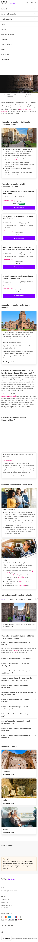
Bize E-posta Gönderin (10, 891)
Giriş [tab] (3, 599)
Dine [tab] (30, 599)
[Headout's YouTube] (9, 925)
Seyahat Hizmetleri (7, 34)
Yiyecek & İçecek (6, 44)
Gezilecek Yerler (6, 19)
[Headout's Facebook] (12, 925)
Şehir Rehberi (5, 59)
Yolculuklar (4, 39)
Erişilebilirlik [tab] (20, 599)
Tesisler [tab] (10, 599)
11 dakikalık (22, 585)
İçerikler (7, 938)
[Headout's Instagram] (6, 925)
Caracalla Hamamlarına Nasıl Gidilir (13, 476)
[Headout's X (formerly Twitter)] (15, 925)
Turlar (3, 24)
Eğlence (3, 49)
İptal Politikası (5, 908)
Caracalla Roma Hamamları (11, 95)
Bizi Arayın (6, 888)
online (16, 650)
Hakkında (4, 9)
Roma (3, 94)
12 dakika (21, 577)
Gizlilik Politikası (6, 902)
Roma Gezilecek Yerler (8, 14)
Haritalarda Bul (7, 460)
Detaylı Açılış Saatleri (9, 362)
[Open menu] (36, 2)
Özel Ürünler (5, 54)
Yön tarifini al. (16, 160)
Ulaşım (3, 29)
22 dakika (21, 581)
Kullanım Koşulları (6, 905)
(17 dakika (16, 575)
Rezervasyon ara (19, 207)
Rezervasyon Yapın (8, 774)
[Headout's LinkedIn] (2, 925)
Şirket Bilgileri (5, 899)
